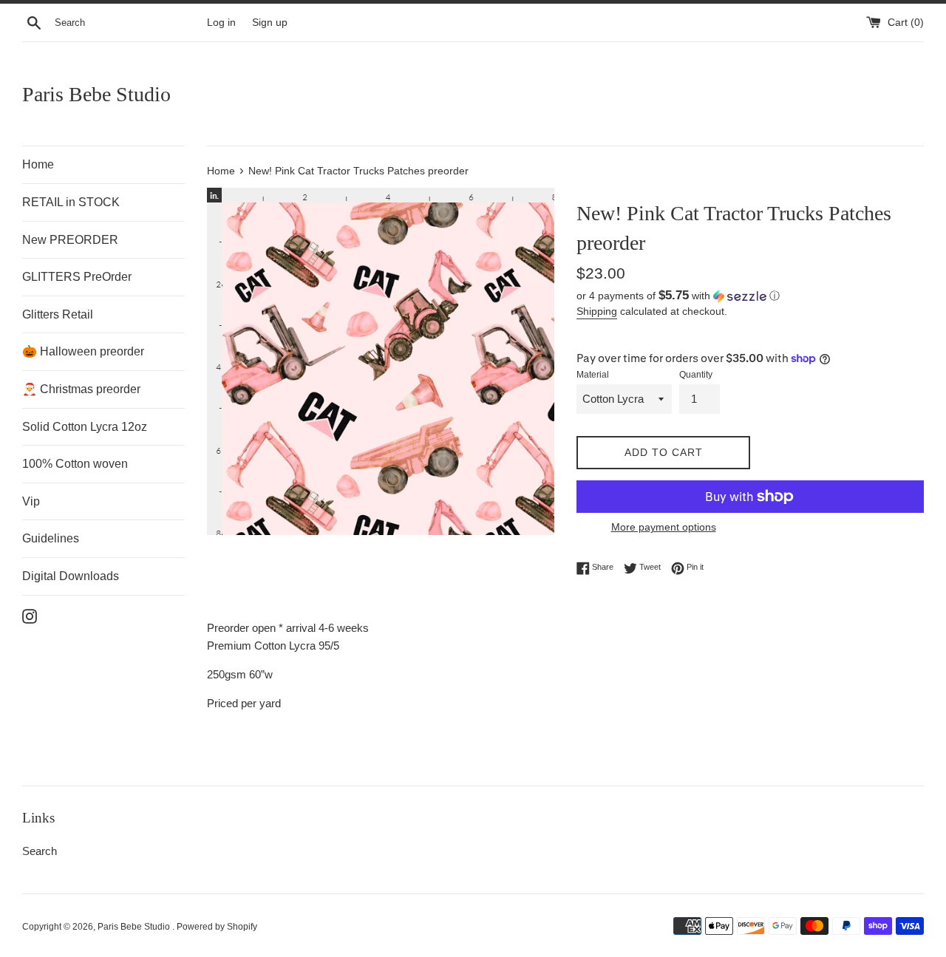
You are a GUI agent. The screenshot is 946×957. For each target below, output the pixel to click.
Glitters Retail (57, 314)
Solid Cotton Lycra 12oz (84, 426)
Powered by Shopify (217, 927)
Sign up (269, 22)
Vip (31, 501)
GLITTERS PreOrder (77, 276)
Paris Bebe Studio (96, 94)
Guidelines (50, 538)
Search (39, 851)
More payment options (663, 527)
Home (38, 164)
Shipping (596, 311)
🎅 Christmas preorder (81, 389)
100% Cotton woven (75, 463)
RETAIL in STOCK (71, 202)
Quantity (695, 374)
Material (592, 374)
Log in (221, 22)
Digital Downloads (70, 576)
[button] (750, 296)
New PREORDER (70, 240)
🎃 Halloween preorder (83, 351)
